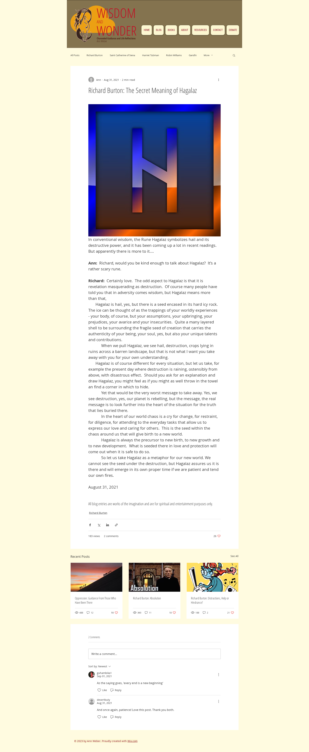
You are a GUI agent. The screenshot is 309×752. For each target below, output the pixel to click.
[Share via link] (116, 525)
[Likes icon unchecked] (99, 690)
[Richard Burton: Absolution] (154, 577)
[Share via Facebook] (90, 525)
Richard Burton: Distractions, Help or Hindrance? (210, 600)
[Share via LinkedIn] (107, 525)
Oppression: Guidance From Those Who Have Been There (95, 600)
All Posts (74, 55)
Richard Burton (95, 55)
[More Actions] (218, 674)
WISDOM (118, 13)
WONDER (116, 30)
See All (234, 556)
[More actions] (218, 80)
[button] (234, 55)
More (206, 55)
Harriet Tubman (150, 55)
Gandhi (193, 55)
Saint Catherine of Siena (122, 55)
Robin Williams (174, 55)
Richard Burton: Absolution (147, 598)
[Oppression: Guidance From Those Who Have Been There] (96, 577)
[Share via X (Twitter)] (98, 525)
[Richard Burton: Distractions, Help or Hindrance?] (212, 577)
